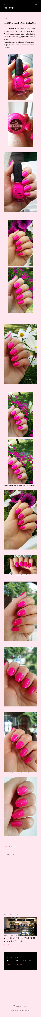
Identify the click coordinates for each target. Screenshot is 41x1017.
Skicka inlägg (12, 846)
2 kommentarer (17, 964)
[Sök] (36, 3)
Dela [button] (5, 846)
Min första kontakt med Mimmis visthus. (19, 939)
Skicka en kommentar (15, 945)
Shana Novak (26, 1010)
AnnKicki (9, 8)
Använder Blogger (22, 1006)
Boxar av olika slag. (20, 960)
